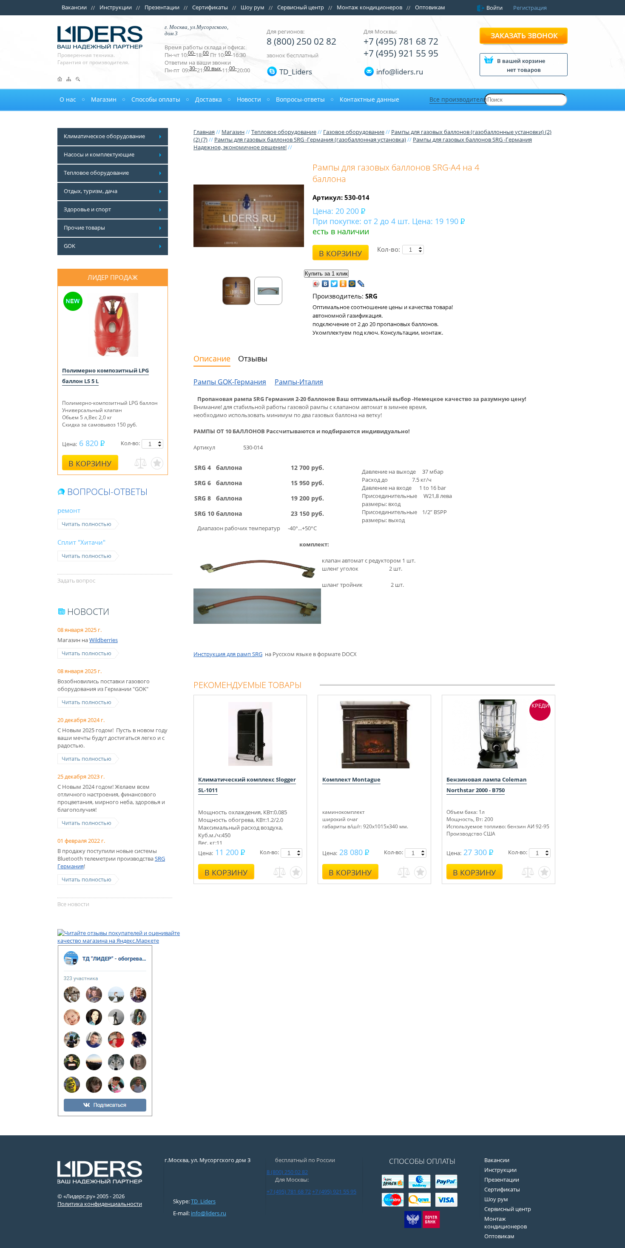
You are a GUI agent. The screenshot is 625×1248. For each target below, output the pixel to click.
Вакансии (74, 7)
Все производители (458, 99)
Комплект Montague (351, 779)
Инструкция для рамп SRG (227, 654)
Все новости (73, 904)
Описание (211, 358)
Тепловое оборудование (283, 132)
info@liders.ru (208, 1213)
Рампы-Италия (299, 382)
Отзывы (252, 358)
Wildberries (103, 640)
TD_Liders (295, 72)
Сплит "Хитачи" (81, 542)
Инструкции (115, 7)
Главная (204, 132)
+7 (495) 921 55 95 (401, 53)
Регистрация (530, 7)
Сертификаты (210, 7)
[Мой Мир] (352, 283)
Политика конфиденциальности (99, 1204)
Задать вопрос (76, 580)
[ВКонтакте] (325, 283)
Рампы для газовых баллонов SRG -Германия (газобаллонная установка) (310, 139)
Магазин (233, 132)
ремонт (68, 510)
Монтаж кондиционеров (369, 7)
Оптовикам (430, 7)
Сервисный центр (300, 7)
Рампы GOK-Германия (229, 382)
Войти (494, 7)
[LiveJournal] (361, 283)
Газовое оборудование (353, 132)
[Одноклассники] (343, 283)
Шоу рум (252, 7)
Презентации (162, 7)
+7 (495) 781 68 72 (401, 41)
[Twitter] (334, 283)
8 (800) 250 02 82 (301, 41)
